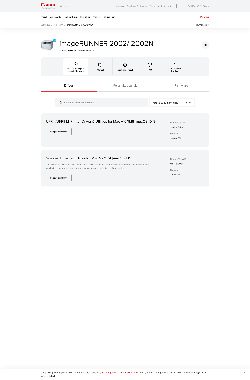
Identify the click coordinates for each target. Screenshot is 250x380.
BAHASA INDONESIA (197, 6)
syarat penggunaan (108, 372)
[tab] (75, 66)
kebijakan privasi (131, 372)
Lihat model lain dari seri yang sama (75, 50)
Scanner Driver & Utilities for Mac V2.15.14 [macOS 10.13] (89, 158)
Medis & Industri (164, 6)
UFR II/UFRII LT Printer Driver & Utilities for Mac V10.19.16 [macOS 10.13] (101, 121)
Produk (44, 16)
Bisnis (152, 6)
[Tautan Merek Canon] (48, 6)
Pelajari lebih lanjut (58, 131)
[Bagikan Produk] (205, 45)
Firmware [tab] (181, 85)
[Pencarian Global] (182, 6)
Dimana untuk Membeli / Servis (64, 16)
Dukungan (204, 16)
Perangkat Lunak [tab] (125, 85)
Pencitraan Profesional (137, 6)
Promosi (96, 16)
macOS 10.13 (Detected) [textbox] (165, 102)
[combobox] (172, 102)
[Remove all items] (187, 102)
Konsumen (120, 6)
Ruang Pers (85, 16)
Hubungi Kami (109, 16)
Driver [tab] (68, 85)
